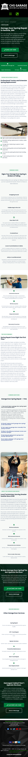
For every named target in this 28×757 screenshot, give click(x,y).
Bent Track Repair (14, 656)
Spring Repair (14, 623)
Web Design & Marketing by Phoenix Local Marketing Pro (18, 751)
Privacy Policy (6, 745)
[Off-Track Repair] (14, 629)
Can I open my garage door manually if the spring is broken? (13, 428)
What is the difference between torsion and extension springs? (13, 432)
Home (2, 22)
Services (7, 22)
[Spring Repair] (14, 620)
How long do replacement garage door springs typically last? (12, 435)
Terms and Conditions (15, 745)
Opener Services (14, 641)
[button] (10, 13)
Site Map (23, 745)
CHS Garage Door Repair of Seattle (14, 721)
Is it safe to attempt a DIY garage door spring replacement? (12, 439)
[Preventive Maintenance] (14, 646)
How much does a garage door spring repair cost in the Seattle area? (14, 407)
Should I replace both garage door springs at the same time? (13, 424)
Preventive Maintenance (14, 649)
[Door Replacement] (14, 663)
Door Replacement (14, 666)
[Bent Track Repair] (14, 654)
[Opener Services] (14, 638)
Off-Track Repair (14, 632)
